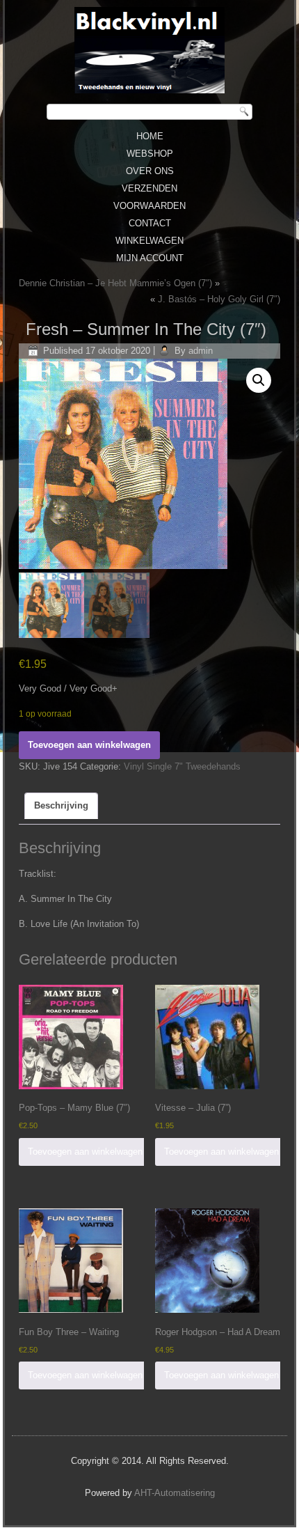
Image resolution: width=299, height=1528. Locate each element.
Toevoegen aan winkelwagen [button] (85, 1151)
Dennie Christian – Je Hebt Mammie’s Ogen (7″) (115, 283)
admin (200, 350)
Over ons (150, 171)
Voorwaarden (149, 206)
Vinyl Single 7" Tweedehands (182, 766)
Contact (150, 223)
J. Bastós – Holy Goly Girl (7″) (219, 299)
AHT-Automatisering (174, 1493)
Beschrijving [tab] (61, 805)
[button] (258, 380)
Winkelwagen (149, 240)
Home (149, 136)
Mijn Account (150, 258)
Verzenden (149, 188)
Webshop (150, 153)
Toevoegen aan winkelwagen (89, 745)
